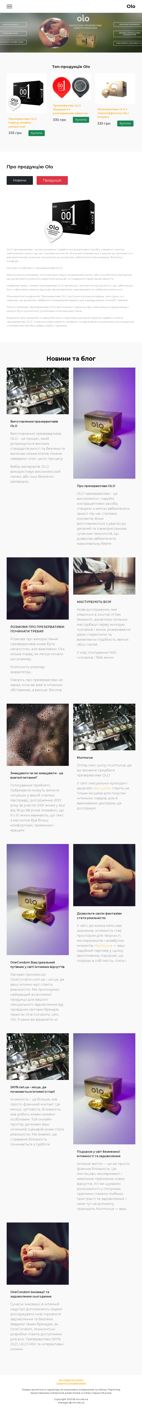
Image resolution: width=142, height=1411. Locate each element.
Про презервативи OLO (96, 486)
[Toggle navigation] (9, 6)
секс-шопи (102, 788)
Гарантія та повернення (71, 1383)
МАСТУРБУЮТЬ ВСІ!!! (94, 602)
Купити (36, 133)
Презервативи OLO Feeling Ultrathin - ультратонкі (22, 122)
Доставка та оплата (71, 1380)
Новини (19, 180)
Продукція (52, 180)
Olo (131, 6)
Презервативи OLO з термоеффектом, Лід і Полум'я (113, 113)
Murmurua (85, 757)
